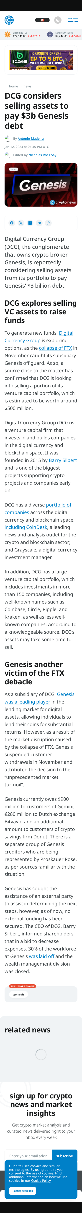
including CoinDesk (26, 527)
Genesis (18, 994)
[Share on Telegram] (39, 223)
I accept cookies (23, 1191)
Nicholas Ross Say (42, 155)
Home (13, 86)
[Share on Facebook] (11, 223)
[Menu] (73, 20)
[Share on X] (21, 223)
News (27, 86)
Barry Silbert (63, 460)
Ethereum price (64, 34)
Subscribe (64, 1155)
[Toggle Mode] (58, 20)
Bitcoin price (22, 34)
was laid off (41, 956)
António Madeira (31, 138)
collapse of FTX (55, 348)
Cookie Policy (41, 1180)
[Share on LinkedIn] (30, 223)
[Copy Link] (48, 223)
